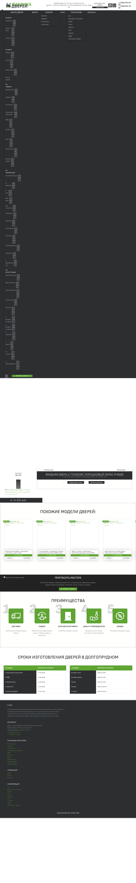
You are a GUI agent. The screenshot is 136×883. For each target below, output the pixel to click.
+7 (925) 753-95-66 (124, 4)
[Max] (110, 5)
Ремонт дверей (12, 764)
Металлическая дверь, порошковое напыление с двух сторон (17, 552)
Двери (9, 773)
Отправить (48, 837)
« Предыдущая (48, 470)
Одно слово (20, 391)
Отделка (70, 27)
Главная (6, 407)
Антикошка (45, 24)
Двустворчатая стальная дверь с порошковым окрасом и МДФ (115, 552)
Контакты (92, 12)
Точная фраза (9, 391)
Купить (9, 558)
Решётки (49, 12)
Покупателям (76, 12)
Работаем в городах (74, 39)
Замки (70, 21)
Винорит (10, 755)
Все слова (29, 391)
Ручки (70, 24)
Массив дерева (12, 762)
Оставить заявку (100, 7)
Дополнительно (96, 482)
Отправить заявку (68, 589)
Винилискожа (11, 744)
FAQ (69, 16)
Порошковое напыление (15, 751)
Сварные (44, 16)
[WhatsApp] (114, 5)
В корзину (27, 558)
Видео (70, 36)
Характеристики (75, 482)
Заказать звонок (22, 376)
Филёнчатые (11, 759)
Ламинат (10, 746)
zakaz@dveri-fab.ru (100, 4)
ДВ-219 (72, 521)
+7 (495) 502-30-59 (125, 7)
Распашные (45, 21)
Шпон (9, 757)
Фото (70, 30)
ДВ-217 (39, 521)
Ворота (35, 12)
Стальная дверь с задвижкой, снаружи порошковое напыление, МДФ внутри (51, 552)
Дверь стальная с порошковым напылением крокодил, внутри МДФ (83, 552)
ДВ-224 (6, 521)
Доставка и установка (75, 19)
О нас (62, 12)
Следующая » (121, 470)
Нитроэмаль (11, 748)
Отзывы (70, 33)
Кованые (44, 19)
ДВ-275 (105, 521)
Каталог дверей (17, 12)
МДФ (9, 753)
